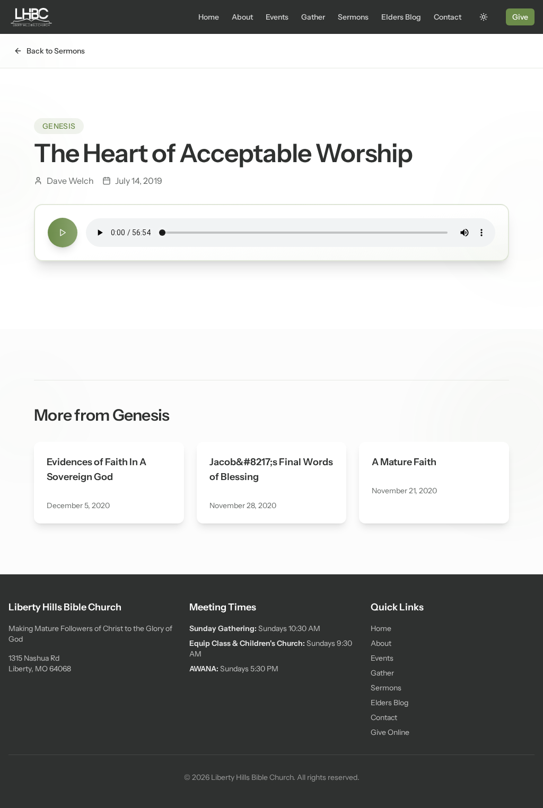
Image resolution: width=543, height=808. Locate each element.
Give (520, 17)
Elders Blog (401, 17)
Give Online (390, 732)
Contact (447, 17)
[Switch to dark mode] (483, 16)
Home (208, 17)
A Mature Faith (404, 462)
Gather (313, 17)
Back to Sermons (56, 51)
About (242, 17)
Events (277, 17)
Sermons (353, 17)
